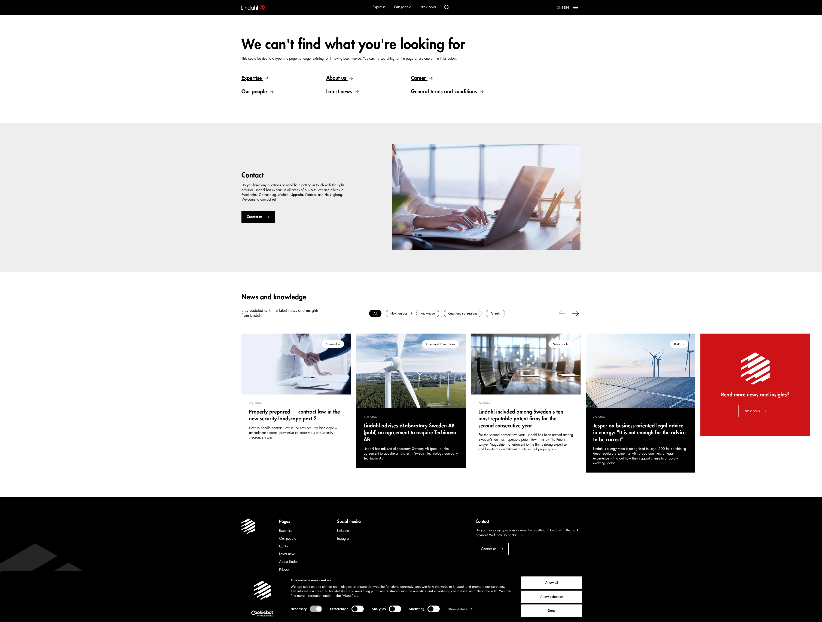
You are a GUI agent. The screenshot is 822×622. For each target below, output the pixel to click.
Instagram (344, 538)
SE (559, 7)
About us (337, 78)
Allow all (551, 582)
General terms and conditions (444, 91)
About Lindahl (289, 561)
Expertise (379, 7)
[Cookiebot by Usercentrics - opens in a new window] (262, 613)
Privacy (284, 569)
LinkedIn (343, 530)
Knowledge (428, 313)
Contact (284, 546)
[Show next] (575, 313)
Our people (402, 7)
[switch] (357, 609)
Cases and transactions (462, 313)
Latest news (428, 7)
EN (566, 7)
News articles (398, 313)
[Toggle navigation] (575, 7)
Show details (457, 609)
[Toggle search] (447, 7)
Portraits (495, 313)
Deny (551, 610)
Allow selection (551, 596)
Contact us (254, 217)
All (375, 313)
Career (419, 78)
